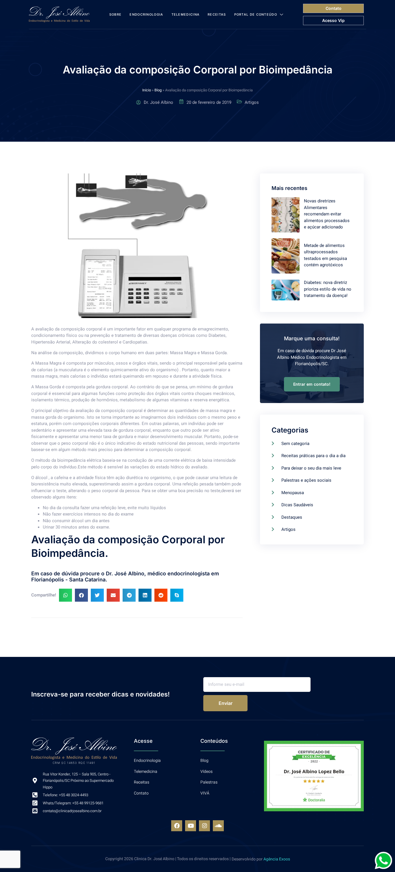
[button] (65, 595)
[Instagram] (204, 825)
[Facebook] (176, 825)
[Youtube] (190, 825)
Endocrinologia (146, 14)
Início (146, 90)
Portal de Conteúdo (255, 14)
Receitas (217, 14)
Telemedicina (185, 14)
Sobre (115, 14)
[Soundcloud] (218, 825)
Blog (158, 90)
